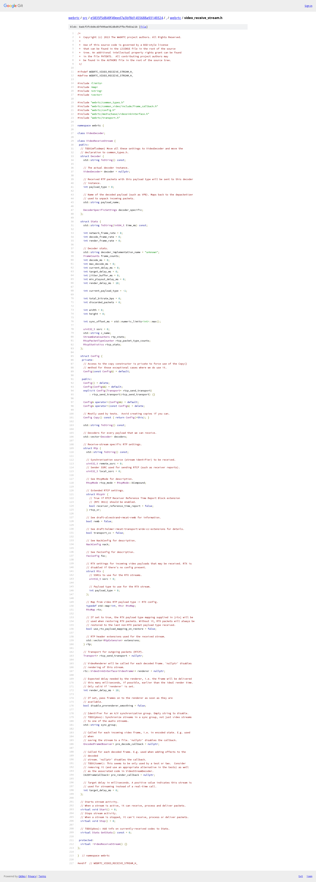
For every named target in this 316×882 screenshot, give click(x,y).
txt (300, 876)
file (143, 26)
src (85, 18)
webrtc (74, 18)
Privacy (32, 876)
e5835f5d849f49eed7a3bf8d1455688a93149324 (127, 18)
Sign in (308, 5)
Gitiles (22, 876)
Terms (42, 876)
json (309, 876)
